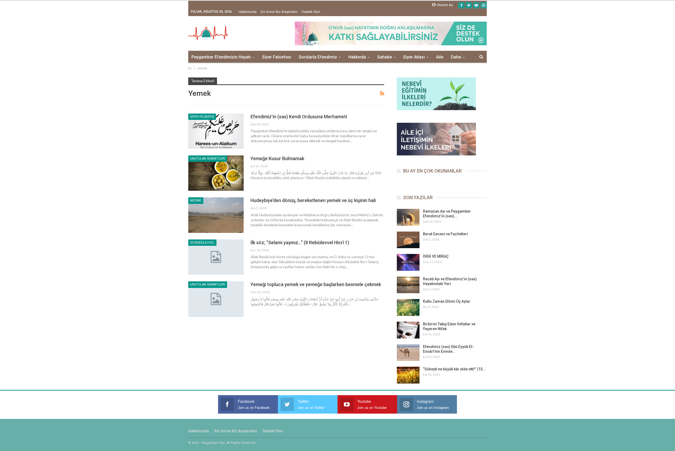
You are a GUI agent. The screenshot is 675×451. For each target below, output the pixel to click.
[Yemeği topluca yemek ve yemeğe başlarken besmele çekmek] (216, 299)
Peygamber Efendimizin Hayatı (221, 57)
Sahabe (384, 57)
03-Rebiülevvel (202, 242)
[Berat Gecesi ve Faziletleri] (408, 240)
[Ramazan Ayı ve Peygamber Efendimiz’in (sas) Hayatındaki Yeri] (408, 217)
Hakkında (357, 57)
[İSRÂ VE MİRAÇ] (408, 262)
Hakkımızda (247, 12)
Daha (456, 57)
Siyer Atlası (414, 57)
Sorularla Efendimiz (318, 57)
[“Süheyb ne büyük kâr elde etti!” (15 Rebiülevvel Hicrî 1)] (408, 375)
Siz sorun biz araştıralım (279, 12)
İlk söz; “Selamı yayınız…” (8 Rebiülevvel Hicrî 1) (299, 242)
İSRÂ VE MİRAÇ (436, 256)
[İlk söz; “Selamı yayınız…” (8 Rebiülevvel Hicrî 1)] (216, 257)
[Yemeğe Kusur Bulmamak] (216, 173)
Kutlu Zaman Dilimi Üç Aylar (446, 301)
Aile (439, 57)
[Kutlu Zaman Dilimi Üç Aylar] (408, 307)
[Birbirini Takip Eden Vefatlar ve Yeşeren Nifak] (408, 330)
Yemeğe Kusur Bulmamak (277, 158)
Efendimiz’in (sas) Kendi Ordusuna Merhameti (298, 116)
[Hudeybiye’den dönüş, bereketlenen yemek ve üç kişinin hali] (216, 215)
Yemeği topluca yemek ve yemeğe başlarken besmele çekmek (315, 284)
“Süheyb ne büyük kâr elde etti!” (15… (454, 369)
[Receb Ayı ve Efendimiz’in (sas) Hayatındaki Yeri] (408, 285)
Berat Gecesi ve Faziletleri (445, 234)
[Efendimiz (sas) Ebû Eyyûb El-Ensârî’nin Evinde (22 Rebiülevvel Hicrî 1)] (408, 352)
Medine (195, 200)
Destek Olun (311, 12)
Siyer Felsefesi (276, 57)
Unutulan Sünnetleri (207, 158)
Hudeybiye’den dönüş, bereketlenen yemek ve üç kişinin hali (313, 200)
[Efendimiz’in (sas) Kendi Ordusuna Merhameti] (216, 131)
